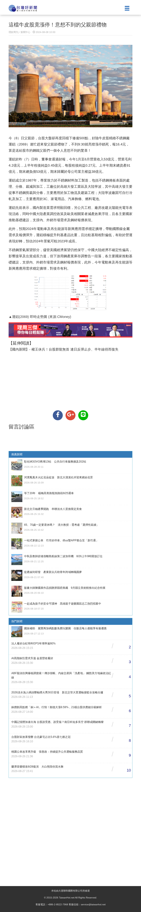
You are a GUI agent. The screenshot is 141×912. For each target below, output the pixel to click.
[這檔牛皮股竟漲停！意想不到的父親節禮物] (58, 415)
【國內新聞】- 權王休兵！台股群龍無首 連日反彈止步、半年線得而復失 (63, 349)
